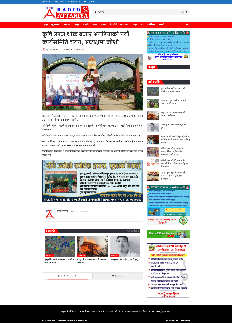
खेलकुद (134, 24)
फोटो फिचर (151, 24)
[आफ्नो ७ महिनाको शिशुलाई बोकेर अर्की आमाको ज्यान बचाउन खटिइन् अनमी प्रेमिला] (153, 139)
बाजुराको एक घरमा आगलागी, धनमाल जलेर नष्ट (173, 114)
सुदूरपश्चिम (55, 24)
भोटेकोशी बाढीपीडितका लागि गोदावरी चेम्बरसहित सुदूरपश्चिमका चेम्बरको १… (174, 164)
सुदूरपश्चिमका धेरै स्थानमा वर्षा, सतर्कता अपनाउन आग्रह (173, 90)
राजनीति (86, 24)
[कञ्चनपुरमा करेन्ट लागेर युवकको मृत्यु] (125, 246)
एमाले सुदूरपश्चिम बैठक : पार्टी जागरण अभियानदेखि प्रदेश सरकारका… (173, 176)
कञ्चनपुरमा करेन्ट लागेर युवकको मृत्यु (174, 126)
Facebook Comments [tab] (69, 276)
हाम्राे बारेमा (46, 1)
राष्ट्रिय (77, 24)
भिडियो (161, 24)
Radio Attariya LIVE (87, 1)
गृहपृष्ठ (46, 24)
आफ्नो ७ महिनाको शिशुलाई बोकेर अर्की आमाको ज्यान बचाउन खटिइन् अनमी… (175, 139)
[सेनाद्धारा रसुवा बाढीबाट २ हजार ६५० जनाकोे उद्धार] (153, 103)
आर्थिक (103, 24)
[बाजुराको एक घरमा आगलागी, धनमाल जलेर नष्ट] (92, 246)
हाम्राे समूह (54, 1)
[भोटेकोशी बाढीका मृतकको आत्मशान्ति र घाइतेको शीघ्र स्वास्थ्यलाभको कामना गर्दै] (153, 152)
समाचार (67, 24)
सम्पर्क (62, 1)
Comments (119, 276)
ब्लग (142, 24)
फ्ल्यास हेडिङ (49, 255)
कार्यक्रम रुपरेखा (71, 1)
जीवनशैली (113, 24)
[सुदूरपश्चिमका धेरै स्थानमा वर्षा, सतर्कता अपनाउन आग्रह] (60, 246)
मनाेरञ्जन (124, 24)
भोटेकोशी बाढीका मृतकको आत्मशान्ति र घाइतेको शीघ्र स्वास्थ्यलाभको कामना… (172, 152)
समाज (95, 24)
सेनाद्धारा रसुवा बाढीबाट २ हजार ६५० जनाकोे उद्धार (174, 102)
